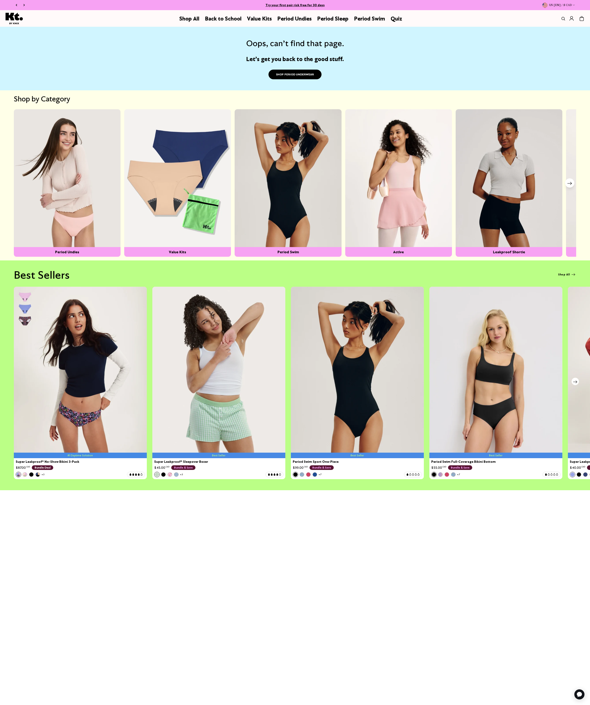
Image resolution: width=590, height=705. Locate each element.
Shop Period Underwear (295, 74)
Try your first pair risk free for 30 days (295, 5)
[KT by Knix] (14, 18)
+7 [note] (320, 474)
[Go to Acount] (571, 18)
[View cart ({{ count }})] (581, 18)
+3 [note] (42, 474)
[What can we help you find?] (562, 18)
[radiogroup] (30, 474)
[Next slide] (569, 183)
